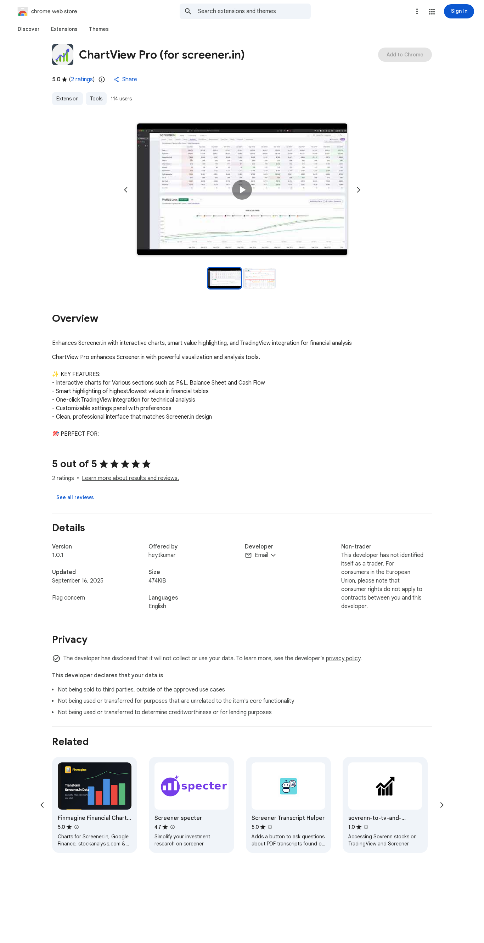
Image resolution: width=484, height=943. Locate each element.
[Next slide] (358, 190)
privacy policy (343, 658)
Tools (96, 98)
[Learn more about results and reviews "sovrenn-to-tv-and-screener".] (366, 827)
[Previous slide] (126, 190)
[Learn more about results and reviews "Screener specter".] (172, 827)
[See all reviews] (75, 497)
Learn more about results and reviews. (130, 478)
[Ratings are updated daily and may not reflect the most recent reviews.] (102, 79)
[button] (432, 12)
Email (261, 555)
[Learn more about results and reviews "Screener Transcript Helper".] (269, 827)
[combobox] (254, 11)
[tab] (28, 29)
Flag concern (68, 597)
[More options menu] (417, 11)
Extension (67, 98)
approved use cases (199, 689)
